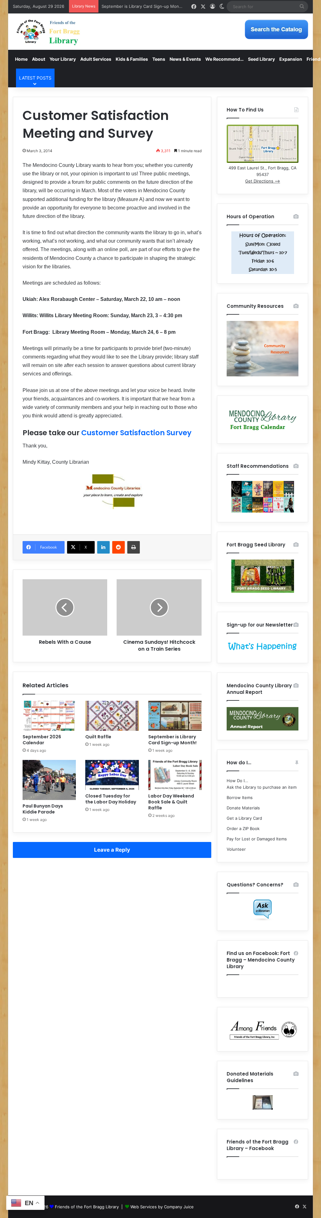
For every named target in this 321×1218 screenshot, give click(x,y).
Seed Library (261, 59)
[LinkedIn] (103, 547)
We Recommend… (224, 59)
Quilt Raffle (98, 737)
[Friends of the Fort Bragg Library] (48, 31)
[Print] (133, 547)
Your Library (63, 59)
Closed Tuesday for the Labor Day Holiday (110, 799)
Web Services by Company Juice (162, 1206)
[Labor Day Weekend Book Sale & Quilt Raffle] (175, 775)
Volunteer (236, 849)
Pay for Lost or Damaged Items (257, 838)
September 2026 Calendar (42, 740)
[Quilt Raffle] (112, 716)
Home (21, 59)
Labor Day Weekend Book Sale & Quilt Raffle (171, 802)
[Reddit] (118, 547)
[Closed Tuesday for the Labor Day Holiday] (112, 775)
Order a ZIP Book (243, 828)
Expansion (290, 59)
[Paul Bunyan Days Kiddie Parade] (49, 780)
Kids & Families (132, 59)
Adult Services (95, 59)
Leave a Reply (112, 850)
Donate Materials (243, 807)
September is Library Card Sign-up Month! (143, 6)
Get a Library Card (244, 818)
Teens (158, 59)
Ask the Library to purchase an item (262, 787)
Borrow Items (240, 797)
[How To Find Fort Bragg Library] (262, 161)
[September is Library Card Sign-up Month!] (175, 716)
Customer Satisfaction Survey (136, 433)
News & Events (185, 59)
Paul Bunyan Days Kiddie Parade (43, 809)
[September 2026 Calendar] (49, 716)
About (38, 59)
